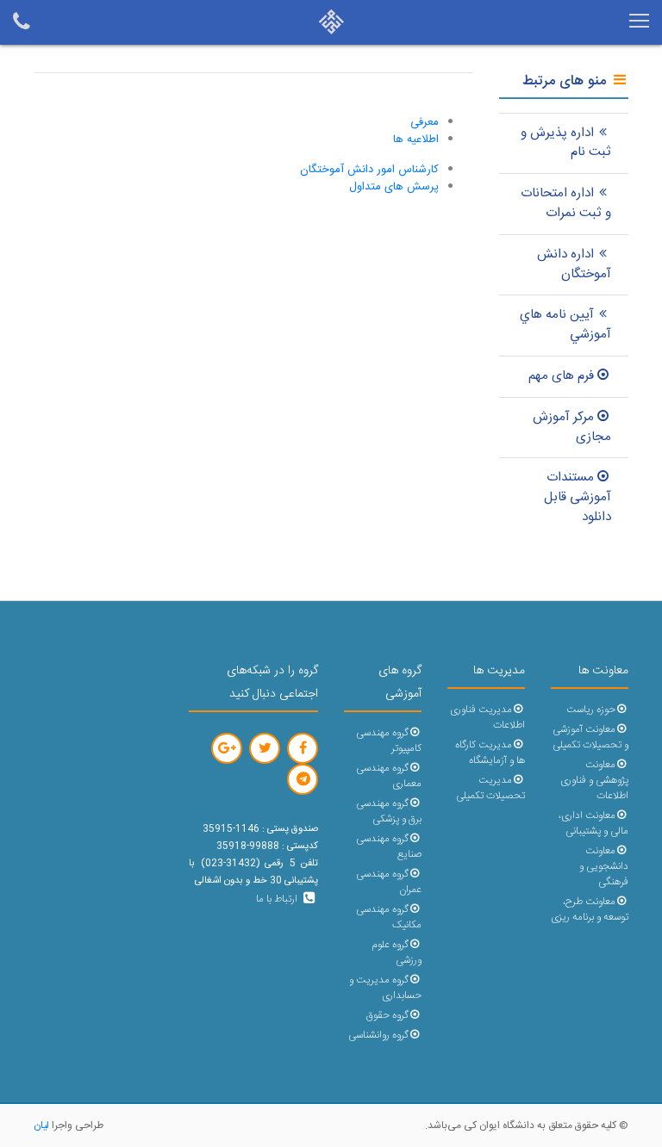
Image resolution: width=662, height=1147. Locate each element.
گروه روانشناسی (378, 1035)
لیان (41, 1125)
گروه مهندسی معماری (389, 776)
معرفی (424, 122)
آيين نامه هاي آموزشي (565, 324)
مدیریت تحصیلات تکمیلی (490, 788)
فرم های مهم (561, 376)
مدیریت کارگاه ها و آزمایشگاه (490, 753)
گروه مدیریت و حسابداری (385, 988)
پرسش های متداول (394, 186)
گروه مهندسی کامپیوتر (389, 741)
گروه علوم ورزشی (397, 953)
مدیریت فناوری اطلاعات (487, 718)
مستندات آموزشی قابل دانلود (577, 497)
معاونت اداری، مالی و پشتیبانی (593, 824)
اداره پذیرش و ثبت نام (566, 143)
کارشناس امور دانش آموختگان (369, 169)
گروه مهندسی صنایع (389, 847)
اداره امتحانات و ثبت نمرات (566, 203)
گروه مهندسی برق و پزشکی (389, 812)
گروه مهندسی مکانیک (389, 917)
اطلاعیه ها (416, 139)
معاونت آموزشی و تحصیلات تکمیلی (590, 737)
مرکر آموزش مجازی (572, 427)
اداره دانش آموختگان (574, 264)
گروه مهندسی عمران (389, 882)
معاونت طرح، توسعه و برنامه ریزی (589, 910)
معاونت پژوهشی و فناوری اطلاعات (594, 780)
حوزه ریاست (590, 710)
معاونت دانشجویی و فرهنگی (603, 866)
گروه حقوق (387, 1016)
